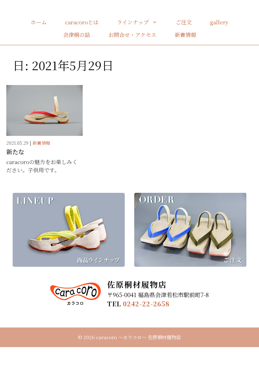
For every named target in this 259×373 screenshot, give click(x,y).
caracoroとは (82, 22)
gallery (219, 22)
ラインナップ (133, 22)
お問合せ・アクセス (132, 35)
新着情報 (185, 35)
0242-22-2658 (146, 303)
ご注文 (184, 22)
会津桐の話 (76, 35)
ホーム (39, 22)
